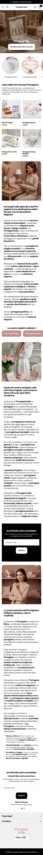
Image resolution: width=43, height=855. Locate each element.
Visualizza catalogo (3, 7)
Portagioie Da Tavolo (9, 152)
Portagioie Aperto (28, 123)
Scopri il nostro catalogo (21, 47)
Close (21, 816)
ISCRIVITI (21, 796)
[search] (7, 7)
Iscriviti (21, 550)
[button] (18, 808)
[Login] (35, 7)
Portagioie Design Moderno (29, 153)
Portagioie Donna (11, 333)
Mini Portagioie (7, 123)
